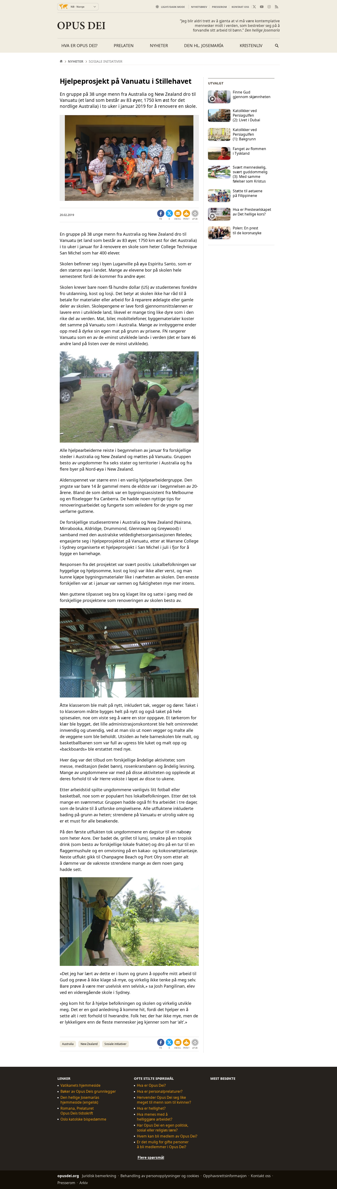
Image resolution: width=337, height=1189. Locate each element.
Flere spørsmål (151, 1157)
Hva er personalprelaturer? (160, 1091)
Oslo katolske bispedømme (83, 1119)
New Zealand (89, 1044)
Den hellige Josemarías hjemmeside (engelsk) (79, 1100)
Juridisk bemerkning (99, 1175)
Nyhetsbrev (199, 6)
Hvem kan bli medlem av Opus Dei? (167, 1136)
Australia (68, 1044)
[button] (186, 215)
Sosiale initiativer (115, 1044)
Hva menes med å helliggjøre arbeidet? (154, 1117)
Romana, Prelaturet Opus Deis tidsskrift (77, 1111)
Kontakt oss (240, 6)
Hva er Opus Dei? (79, 45)
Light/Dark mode (173, 6)
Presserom (219, 6)
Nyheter (159, 45)
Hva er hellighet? (151, 1108)
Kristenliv (251, 45)
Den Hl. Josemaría (204, 45)
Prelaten (124, 45)
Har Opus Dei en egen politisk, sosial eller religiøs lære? (162, 1128)
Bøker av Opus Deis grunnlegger (88, 1091)
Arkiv (83, 1182)
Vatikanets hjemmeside (80, 1085)
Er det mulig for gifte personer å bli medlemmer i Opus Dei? (163, 1144)
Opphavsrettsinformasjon (225, 1175)
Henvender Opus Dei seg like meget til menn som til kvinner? (164, 1100)
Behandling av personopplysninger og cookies (159, 1175)
